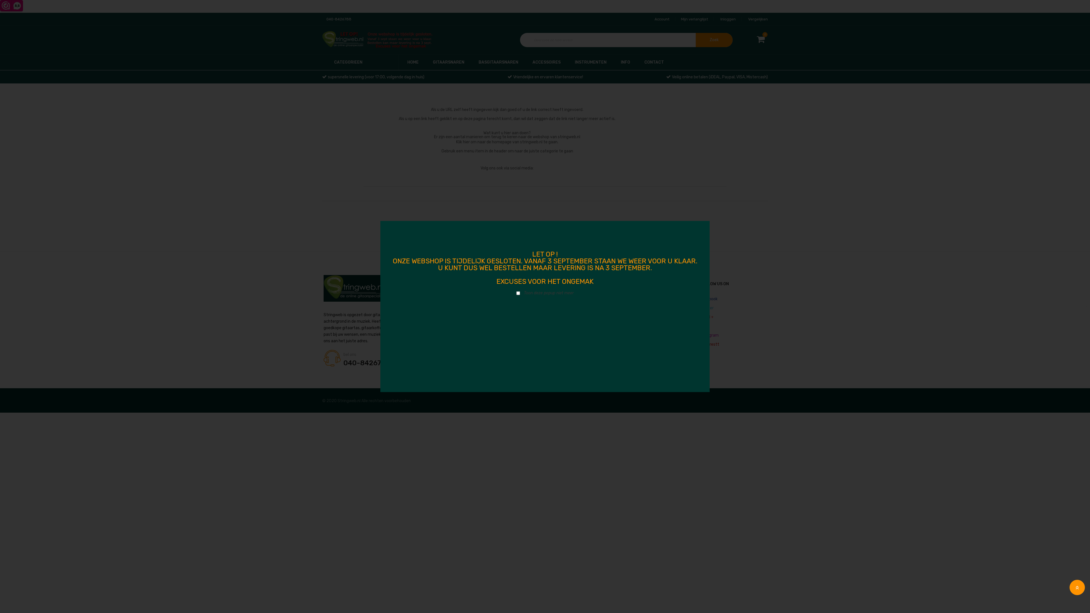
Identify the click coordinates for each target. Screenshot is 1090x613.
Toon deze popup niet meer (549, 293)
